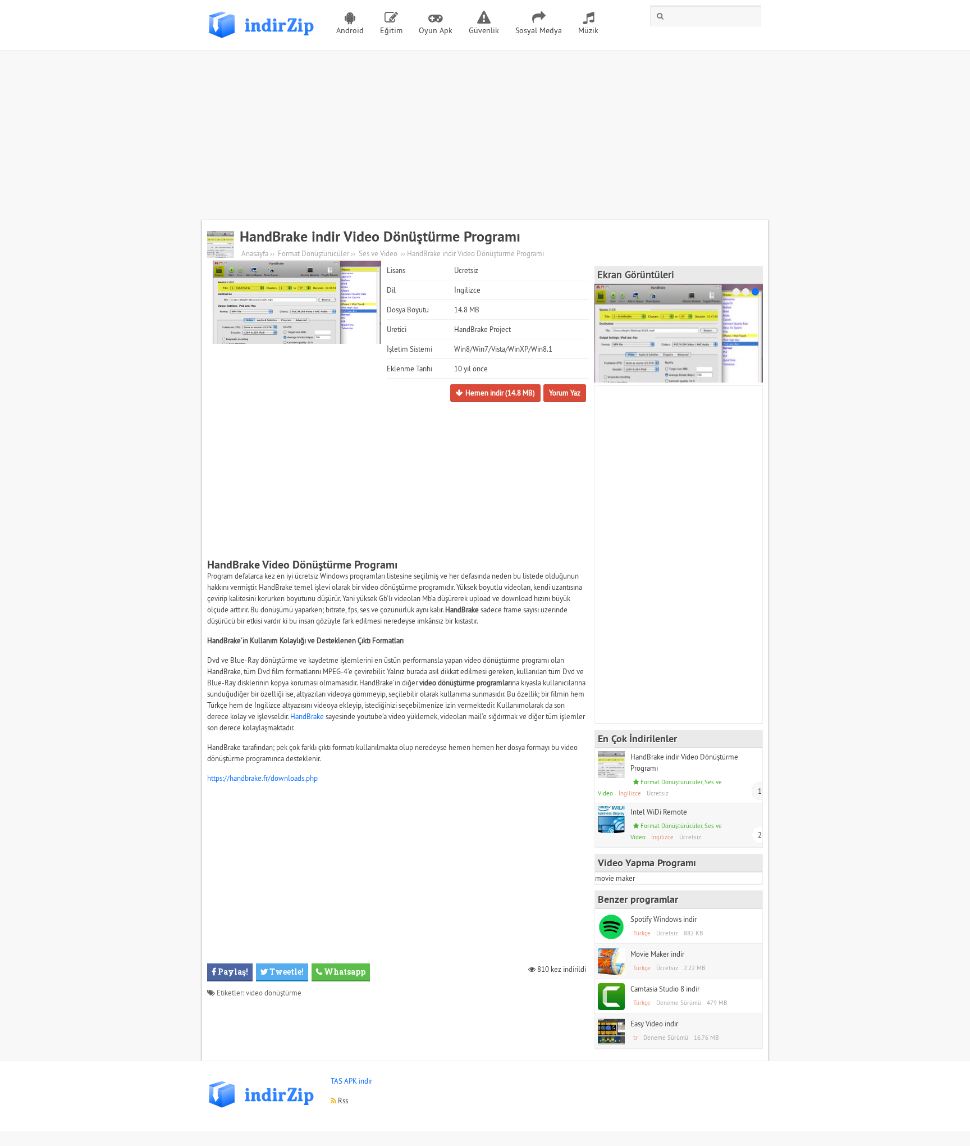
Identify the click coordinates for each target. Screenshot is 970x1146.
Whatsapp (343, 971)
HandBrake (307, 716)
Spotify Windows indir (663, 919)
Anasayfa (254, 253)
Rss (342, 1100)
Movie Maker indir (657, 953)
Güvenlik (484, 30)
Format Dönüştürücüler (313, 253)
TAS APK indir (351, 1080)
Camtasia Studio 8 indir (664, 988)
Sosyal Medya (538, 30)
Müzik (588, 30)
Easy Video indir (654, 1023)
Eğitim (391, 30)
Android (350, 30)
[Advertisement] (485, 135)
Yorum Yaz (564, 392)
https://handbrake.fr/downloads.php (262, 778)
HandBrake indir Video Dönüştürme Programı (380, 236)
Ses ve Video (378, 253)
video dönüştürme (273, 992)
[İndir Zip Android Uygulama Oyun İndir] (263, 42)
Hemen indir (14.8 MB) (500, 392)
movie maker (615, 878)
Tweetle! (286, 971)
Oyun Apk (435, 30)
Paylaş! (232, 971)
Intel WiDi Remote (658, 811)
